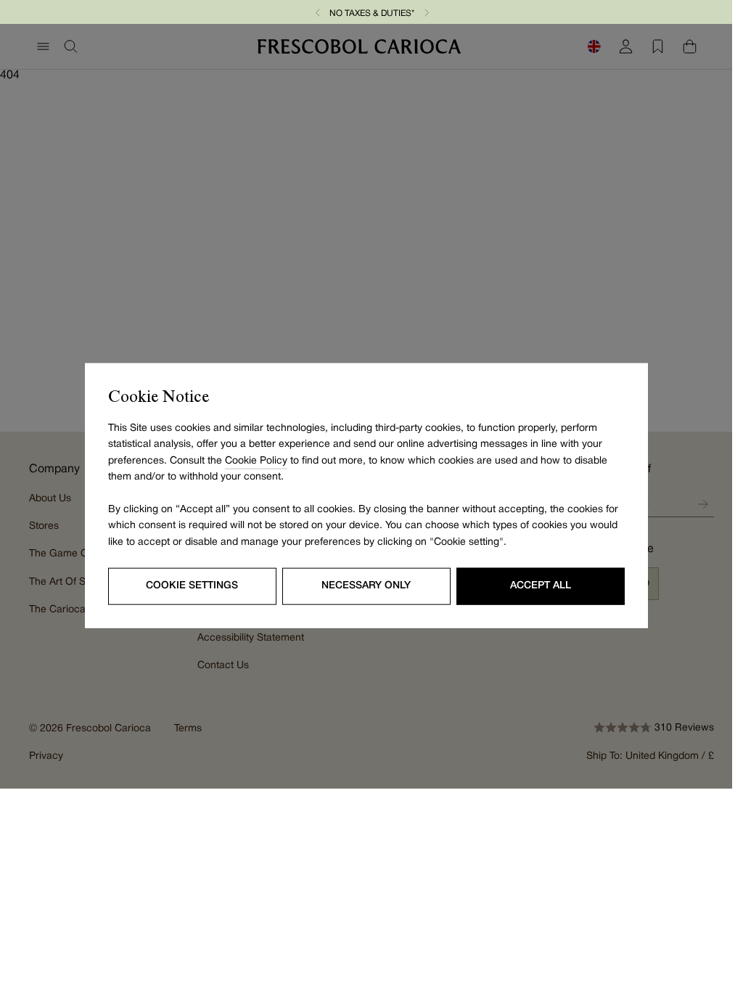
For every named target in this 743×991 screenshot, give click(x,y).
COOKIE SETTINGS (192, 586)
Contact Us (223, 665)
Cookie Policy (256, 460)
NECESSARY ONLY (366, 586)
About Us (50, 498)
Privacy (46, 756)
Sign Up (703, 504)
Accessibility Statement (250, 638)
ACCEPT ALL (540, 586)
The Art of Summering (80, 582)
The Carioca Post (69, 609)
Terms (188, 728)
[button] (318, 12)
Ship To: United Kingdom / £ (650, 756)
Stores (44, 526)
